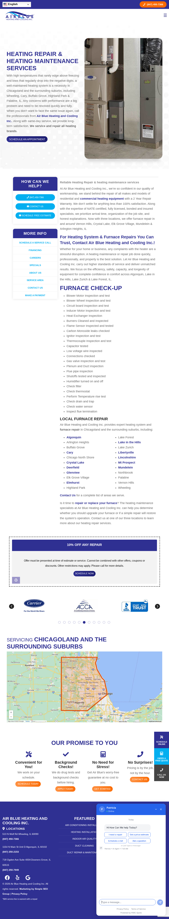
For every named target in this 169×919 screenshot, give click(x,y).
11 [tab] (109, 622)
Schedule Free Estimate (36, 215)
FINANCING (35, 250)
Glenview (73, 472)
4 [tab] (74, 622)
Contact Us (36, 206)
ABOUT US (35, 272)
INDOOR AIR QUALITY (84, 838)
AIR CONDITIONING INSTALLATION (84, 825)
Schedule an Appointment (27, 139)
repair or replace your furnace (96, 503)
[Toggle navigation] (164, 16)
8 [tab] (94, 622)
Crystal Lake (75, 462)
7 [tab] (89, 622)
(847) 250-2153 (10, 851)
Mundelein (125, 467)
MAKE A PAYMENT (35, 295)
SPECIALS (35, 265)
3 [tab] (69, 622)
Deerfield (73, 467)
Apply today (65, 789)
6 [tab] (84, 622)
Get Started (102, 789)
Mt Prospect (126, 462)
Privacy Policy (19, 893)
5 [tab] (79, 622)
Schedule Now (84, 573)
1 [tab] (59, 622)
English (12, 4)
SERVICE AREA (35, 280)
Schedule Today (28, 783)
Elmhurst (73, 482)
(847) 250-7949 (10, 870)
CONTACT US (35, 287)
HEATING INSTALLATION (84, 832)
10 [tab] (104, 622)
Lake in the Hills (129, 442)
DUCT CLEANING (84, 845)
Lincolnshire (127, 457)
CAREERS (35, 257)
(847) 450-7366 (155, 4)
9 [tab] (99, 622)
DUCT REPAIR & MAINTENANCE (84, 852)
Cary (70, 452)
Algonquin (74, 437)
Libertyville (126, 452)
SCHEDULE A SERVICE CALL (35, 242)
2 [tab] (64, 622)
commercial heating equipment (102, 198)
